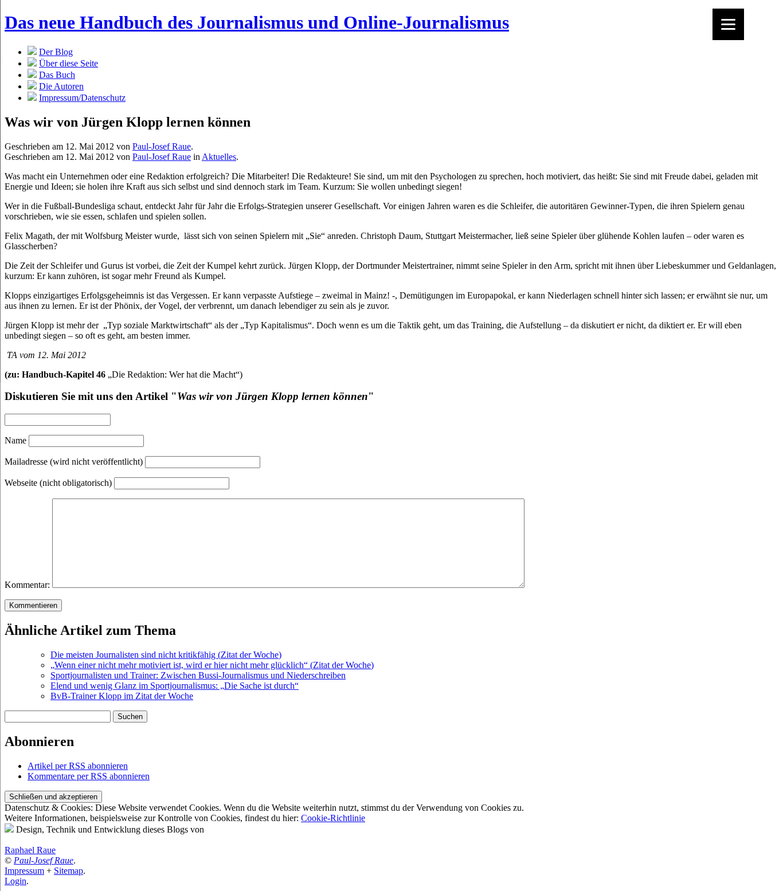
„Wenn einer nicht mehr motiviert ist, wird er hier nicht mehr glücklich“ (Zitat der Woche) (212, 665)
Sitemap (68, 871)
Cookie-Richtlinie (333, 818)
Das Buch (57, 75)
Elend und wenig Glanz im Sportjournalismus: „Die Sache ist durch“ (174, 685)
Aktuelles (219, 157)
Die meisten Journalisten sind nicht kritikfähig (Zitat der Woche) (165, 655)
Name (15, 440)
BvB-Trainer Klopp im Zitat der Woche (121, 696)
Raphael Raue (30, 850)
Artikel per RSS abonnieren (78, 766)
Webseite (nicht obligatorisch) (58, 483)
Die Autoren (61, 86)
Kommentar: (27, 585)
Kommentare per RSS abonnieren (89, 776)
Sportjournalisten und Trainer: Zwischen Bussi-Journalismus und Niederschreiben (198, 675)
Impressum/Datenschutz (82, 98)
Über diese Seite (68, 63)
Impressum (24, 871)
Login (15, 881)
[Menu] (728, 24)
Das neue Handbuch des (257, 22)
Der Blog (56, 52)
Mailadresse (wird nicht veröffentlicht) (74, 461)
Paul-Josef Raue (161, 146)
